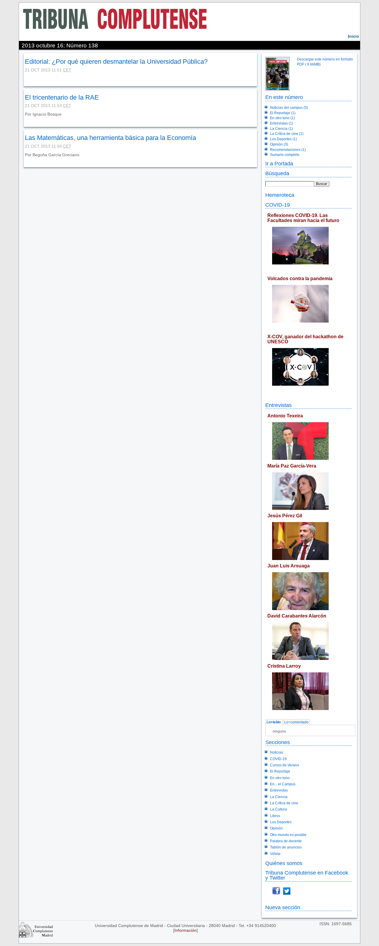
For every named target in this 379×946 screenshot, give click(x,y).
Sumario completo (284, 155)
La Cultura (278, 809)
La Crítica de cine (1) (286, 134)
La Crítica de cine (284, 803)
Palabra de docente (286, 841)
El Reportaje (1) (283, 113)
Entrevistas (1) (281, 123)
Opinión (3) (279, 144)
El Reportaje (280, 771)
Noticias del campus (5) (289, 108)
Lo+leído (273, 722)
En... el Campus (283, 784)
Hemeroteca (279, 195)
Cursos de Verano (284, 765)
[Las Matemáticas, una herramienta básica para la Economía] (25, 159)
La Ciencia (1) (281, 129)
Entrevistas (278, 405)
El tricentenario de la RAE (62, 97)
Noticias (276, 752)
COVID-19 (277, 205)
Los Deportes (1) (283, 139)
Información (185, 930)
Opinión (276, 828)
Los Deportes (281, 822)
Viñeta (275, 854)
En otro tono (280, 778)
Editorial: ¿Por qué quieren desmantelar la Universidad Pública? (116, 61)
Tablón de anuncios (286, 847)
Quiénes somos (283, 863)
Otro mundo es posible (288, 835)
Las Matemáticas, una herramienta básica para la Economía (110, 137)
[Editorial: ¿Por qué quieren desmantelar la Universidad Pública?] (25, 78)
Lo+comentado (296, 722)
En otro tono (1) (282, 118)
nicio (353, 36)
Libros (275, 816)
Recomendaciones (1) (288, 150)
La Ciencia (279, 797)
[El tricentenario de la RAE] (25, 119)
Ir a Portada (279, 163)
